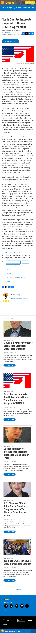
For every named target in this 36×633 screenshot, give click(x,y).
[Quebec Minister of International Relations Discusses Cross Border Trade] (17, 435)
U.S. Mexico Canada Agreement (16, 277)
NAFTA (25, 262)
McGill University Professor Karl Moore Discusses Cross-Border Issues (18, 345)
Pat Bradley (7, 32)
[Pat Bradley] (6, 297)
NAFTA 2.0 (10, 281)
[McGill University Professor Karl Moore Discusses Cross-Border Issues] (17, 329)
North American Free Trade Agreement (18, 270)
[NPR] (21, 620)
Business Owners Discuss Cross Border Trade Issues (17, 562)
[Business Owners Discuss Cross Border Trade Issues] (17, 547)
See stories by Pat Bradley (19, 299)
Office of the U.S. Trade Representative (18, 253)
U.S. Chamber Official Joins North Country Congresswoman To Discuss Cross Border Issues (14, 509)
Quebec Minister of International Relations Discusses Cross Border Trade (16, 453)
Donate (30, 2)
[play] (3, 631)
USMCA (9, 273)
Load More (18, 589)
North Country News (13, 262)
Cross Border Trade (12, 266)
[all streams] (33, 631)
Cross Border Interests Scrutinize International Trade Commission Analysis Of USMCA (15, 399)
